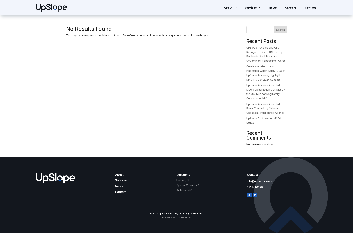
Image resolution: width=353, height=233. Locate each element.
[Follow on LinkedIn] (255, 195)
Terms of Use (185, 217)
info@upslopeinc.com (260, 181)
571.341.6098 (255, 187)
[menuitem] (230, 8)
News (119, 186)
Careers (120, 192)
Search (280, 29)
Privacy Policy (168, 217)
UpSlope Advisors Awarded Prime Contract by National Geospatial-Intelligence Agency (265, 108)
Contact (252, 174)
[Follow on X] (249, 195)
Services (121, 180)
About (119, 174)
